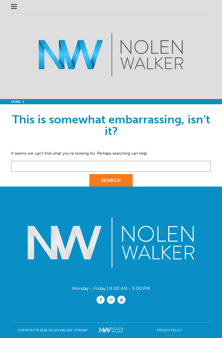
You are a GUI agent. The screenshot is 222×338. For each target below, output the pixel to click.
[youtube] (121, 299)
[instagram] (111, 299)
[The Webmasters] (111, 334)
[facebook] (101, 299)
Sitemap (81, 330)
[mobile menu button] (79, 6)
